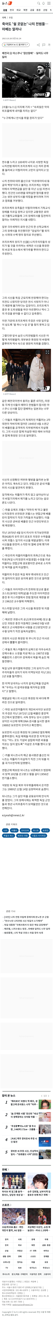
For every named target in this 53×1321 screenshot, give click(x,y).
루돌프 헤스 (9, 835)
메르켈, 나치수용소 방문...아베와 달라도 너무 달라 (27, 928)
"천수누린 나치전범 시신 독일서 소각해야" (23, 921)
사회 (20, 1239)
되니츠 (36, 830)
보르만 (45, 830)
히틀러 (14, 830)
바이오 (46, 1251)
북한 (33, 1245)
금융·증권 (46, 1245)
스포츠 (5, 1205)
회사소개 (6, 1274)
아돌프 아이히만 (39, 835)
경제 (33, 1239)
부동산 (20, 1251)
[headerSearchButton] (38, 3)
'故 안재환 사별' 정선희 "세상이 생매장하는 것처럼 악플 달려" (24, 1117)
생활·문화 (7, 1256)
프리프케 (25, 830)
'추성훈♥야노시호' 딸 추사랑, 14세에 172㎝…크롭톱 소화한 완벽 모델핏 (24, 1129)
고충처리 (47, 1274)
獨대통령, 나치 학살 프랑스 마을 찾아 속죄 (23, 932)
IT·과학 (33, 1251)
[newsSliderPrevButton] (41, 1096)
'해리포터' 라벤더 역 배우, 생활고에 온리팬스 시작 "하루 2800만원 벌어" (24, 1104)
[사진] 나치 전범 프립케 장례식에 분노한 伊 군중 (26, 917)
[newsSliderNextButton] (48, 1096)
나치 (5, 830)
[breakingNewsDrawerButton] (43, 3)
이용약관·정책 (35, 1274)
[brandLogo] (7, 3)
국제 (4, 17)
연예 (4, 1169)
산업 (6, 1251)
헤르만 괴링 (23, 835)
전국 (6, 1245)
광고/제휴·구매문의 (20, 1274)
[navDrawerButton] (49, 3)
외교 (20, 1245)
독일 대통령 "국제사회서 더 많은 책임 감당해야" (26, 924)
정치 (6, 1239)
